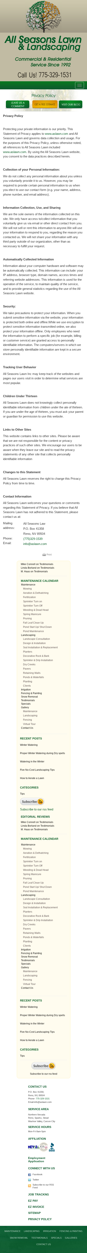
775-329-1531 (43, 1098)
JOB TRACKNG (38, 1194)
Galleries (71, 1238)
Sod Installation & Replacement (40, 647)
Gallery (25, 707)
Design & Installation (34, 643)
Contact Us (27, 728)
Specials (26, 703)
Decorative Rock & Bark (36, 656)
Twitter (36, 1179)
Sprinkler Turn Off (32, 605)
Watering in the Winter (32, 761)
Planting (27, 681)
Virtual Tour (29, 724)
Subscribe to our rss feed (36, 809)
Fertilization (29, 597)
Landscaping (28, 635)
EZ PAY (33, 1200)
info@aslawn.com (35, 544)
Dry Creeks (29, 664)
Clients (27, 685)
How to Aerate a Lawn (32, 778)
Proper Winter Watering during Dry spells (42, 753)
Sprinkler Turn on (32, 601)
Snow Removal (29, 696)
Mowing (27, 588)
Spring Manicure (32, 614)
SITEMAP (34, 1212)
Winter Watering (29, 745)
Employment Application (36, 1159)
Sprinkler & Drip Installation (38, 660)
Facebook (37, 1174)
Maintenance (28, 584)
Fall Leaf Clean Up (33, 622)
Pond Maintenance (33, 631)
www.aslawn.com (56, 133)
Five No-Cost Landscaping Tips (37, 769)
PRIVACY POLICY (40, 1219)
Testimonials (46, 564)
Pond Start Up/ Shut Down (37, 627)
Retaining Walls (31, 673)
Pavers (27, 668)
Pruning (27, 618)
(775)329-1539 (32, 538)
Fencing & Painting (31, 693)
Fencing (27, 719)
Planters (27, 651)
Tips (22, 793)
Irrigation (26, 689)
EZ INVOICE (36, 1206)
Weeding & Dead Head (36, 610)
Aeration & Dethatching (36, 593)
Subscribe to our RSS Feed (43, 1186)
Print (49, 554)
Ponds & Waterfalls (33, 677)
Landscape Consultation (36, 639)
